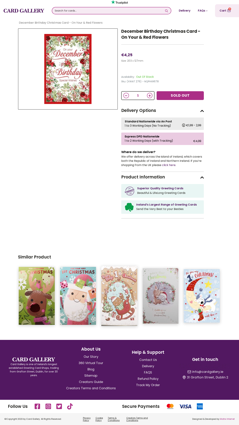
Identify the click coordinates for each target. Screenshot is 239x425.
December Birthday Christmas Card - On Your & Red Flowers (160, 34)
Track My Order (148, 385)
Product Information (143, 177)
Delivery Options (138, 110)
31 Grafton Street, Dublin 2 (207, 377)
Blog (90, 369)
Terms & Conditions (114, 419)
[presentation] (11, 297)
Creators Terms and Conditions (91, 388)
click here (168, 165)
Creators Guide (91, 382)
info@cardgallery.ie (207, 372)
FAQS (148, 372)
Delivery (185, 11)
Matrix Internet (227, 418)
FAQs (201, 11)
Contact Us (148, 360)
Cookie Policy (99, 419)
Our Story (91, 356)
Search (167, 10)
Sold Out (180, 95)
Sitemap (90, 375)
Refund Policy (148, 378)
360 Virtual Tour (91, 363)
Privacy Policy (87, 419)
